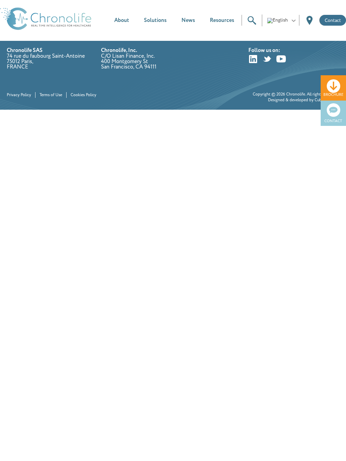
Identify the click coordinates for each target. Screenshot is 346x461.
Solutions (155, 20)
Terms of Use (51, 95)
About (121, 20)
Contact (333, 20)
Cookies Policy (83, 95)
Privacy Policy (19, 95)
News (188, 20)
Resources (222, 20)
